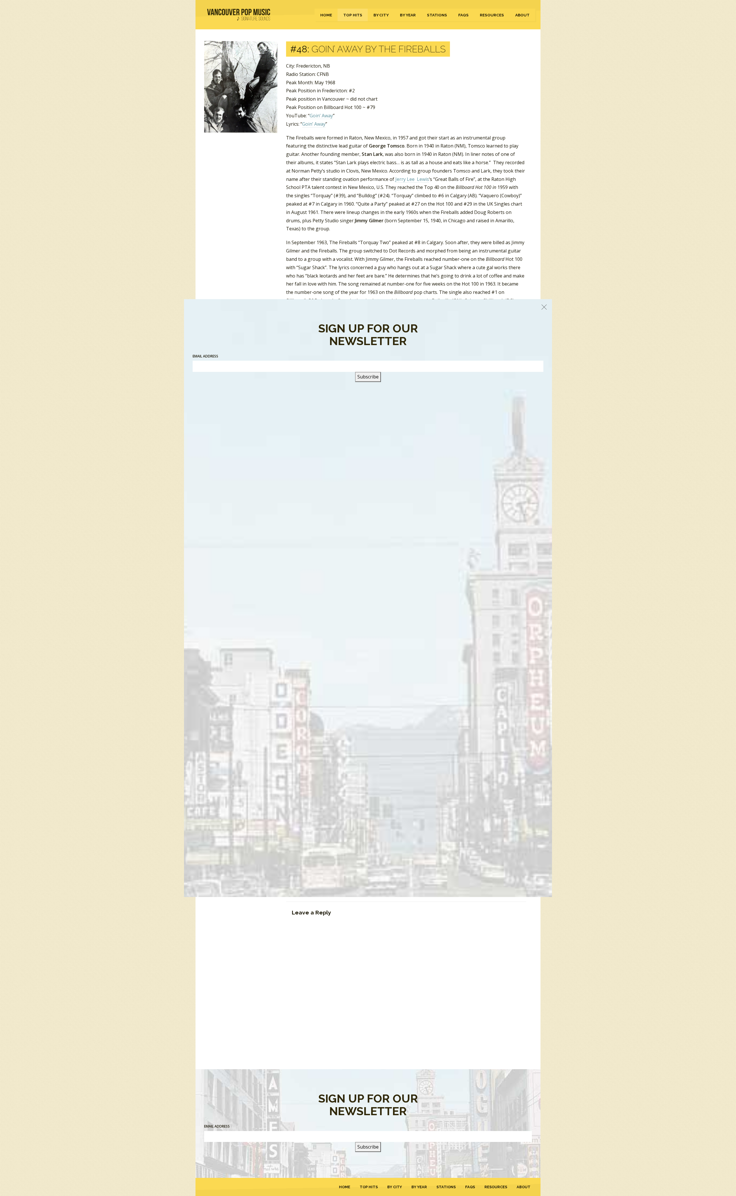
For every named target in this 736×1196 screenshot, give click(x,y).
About (522, 15)
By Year (408, 15)
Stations (437, 15)
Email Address (217, 1126)
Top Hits (352, 15)
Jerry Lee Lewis (412, 179)
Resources (492, 15)
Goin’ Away (321, 115)
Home (326, 15)
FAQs (463, 15)
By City (381, 15)
